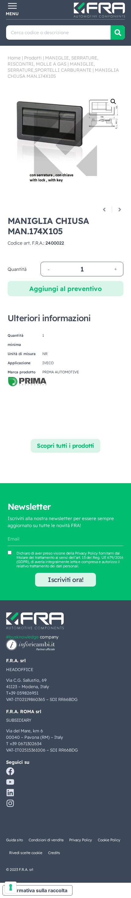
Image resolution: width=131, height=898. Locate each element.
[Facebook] (10, 771)
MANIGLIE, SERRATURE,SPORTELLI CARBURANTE (51, 67)
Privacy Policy (86, 553)
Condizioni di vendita (46, 840)
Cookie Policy (109, 840)
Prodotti (33, 58)
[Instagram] (10, 803)
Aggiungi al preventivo (65, 289)
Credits (54, 852)
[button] (113, 101)
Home (14, 58)
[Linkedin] (10, 792)
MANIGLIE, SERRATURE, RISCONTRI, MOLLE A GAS (53, 61)
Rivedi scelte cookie (25, 852)
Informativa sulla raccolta (37, 890)
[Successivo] (117, 210)
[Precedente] (106, 210)
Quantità (17, 269)
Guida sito (14, 840)
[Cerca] (118, 32)
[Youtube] (10, 782)
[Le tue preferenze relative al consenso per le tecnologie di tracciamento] (10, 887)
